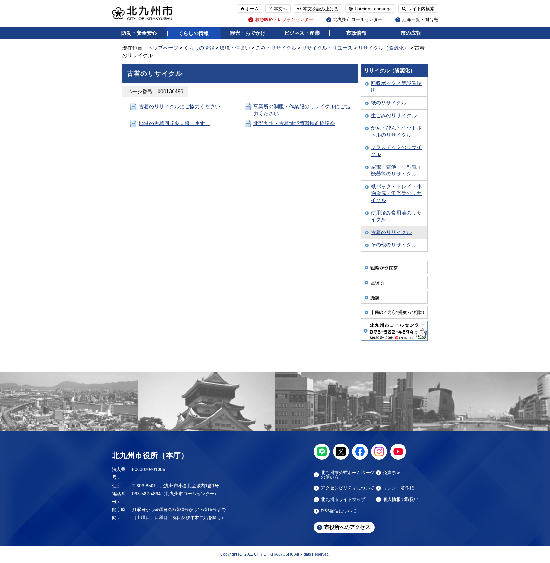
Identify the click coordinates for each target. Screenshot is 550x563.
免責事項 (392, 472)
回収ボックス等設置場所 (396, 87)
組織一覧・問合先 (420, 19)
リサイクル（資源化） (383, 48)
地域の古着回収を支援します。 (174, 123)
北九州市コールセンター (357, 19)
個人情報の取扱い (401, 499)
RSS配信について (338, 511)
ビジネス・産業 (302, 33)
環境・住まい (235, 48)
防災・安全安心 (139, 33)
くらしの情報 (193, 33)
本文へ (280, 8)
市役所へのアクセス (347, 527)
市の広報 (411, 33)
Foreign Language (373, 8)
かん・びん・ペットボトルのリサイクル (396, 131)
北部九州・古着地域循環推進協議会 (294, 123)
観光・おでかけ (248, 33)
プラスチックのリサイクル (396, 151)
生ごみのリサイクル (394, 115)
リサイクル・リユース (327, 48)
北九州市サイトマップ (343, 499)
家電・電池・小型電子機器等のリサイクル (396, 170)
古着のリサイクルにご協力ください (179, 106)
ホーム (252, 8)
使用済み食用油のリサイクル (396, 216)
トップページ (163, 48)
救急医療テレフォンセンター (284, 19)
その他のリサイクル (394, 244)
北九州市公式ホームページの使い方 (347, 474)
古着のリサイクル (391, 232)
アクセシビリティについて (347, 488)
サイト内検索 (421, 8)
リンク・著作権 (398, 488)
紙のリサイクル (388, 102)
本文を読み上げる (321, 8)
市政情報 (356, 33)
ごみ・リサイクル (276, 48)
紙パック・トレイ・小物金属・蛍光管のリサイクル (396, 193)
